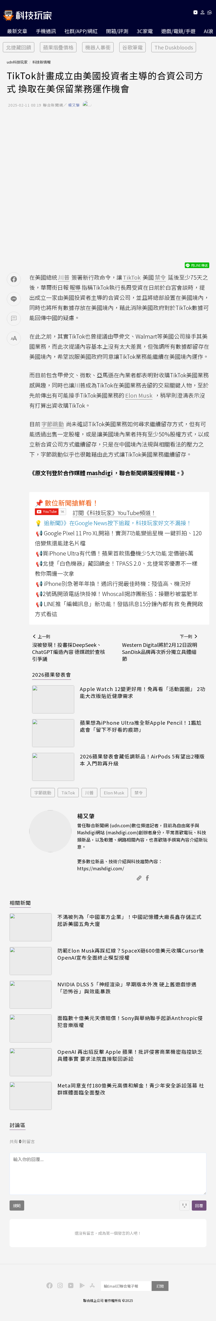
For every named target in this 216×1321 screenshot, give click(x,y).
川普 (89, 793)
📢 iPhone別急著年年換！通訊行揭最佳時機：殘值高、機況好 (113, 583)
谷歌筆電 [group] (132, 47)
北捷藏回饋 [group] (18, 47)
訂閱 (160, 1286)
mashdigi (99, 473)
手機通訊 (46, 31)
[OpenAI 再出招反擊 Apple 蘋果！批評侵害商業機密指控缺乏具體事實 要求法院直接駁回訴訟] (31, 1062)
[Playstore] (81, 1285)
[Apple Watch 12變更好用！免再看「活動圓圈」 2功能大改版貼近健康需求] (53, 699)
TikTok (68, 793)
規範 (17, 1205)
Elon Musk (114, 793)
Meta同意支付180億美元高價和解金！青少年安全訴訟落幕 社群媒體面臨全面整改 (130, 1089)
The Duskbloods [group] (173, 47)
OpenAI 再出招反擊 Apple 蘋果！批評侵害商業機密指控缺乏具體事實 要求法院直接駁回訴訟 (129, 1055)
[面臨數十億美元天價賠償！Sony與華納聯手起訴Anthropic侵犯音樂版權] (31, 1028)
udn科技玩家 (17, 62)
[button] (202, 13)
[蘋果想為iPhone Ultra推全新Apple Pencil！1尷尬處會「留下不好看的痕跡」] (53, 733)
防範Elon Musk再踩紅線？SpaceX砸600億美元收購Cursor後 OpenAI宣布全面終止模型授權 (130, 954)
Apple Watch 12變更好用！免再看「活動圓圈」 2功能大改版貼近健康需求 (142, 692)
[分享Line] (14, 299)
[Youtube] (195, 13)
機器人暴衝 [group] (98, 47)
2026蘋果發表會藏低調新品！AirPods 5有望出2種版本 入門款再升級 (142, 760)
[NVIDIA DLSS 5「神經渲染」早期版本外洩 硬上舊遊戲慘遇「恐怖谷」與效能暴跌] (31, 995)
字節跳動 (42, 793)
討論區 (18, 1125)
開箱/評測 (117, 31)
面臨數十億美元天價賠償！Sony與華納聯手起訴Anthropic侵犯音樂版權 (130, 1021)
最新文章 (17, 31)
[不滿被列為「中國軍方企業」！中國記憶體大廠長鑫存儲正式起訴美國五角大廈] (31, 927)
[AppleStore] (91, 1285)
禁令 (138, 793)
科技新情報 (41, 62)
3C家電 (145, 31)
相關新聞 (20, 902)
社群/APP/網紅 (81, 31)
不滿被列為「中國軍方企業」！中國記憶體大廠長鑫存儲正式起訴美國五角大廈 (129, 920)
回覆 (199, 1205)
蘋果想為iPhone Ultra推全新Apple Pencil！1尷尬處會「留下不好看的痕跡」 (141, 726)
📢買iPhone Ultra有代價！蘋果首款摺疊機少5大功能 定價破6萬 (115, 553)
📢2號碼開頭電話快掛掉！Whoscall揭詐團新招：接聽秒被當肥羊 (117, 594)
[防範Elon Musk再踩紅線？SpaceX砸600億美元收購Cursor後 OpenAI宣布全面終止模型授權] (31, 961)
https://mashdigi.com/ (100, 868)
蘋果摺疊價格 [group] (58, 47)
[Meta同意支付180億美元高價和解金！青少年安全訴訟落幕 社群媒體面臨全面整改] (31, 1096)
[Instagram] (59, 1285)
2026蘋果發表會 (51, 674)
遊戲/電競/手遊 (178, 31)
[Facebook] (49, 1285)
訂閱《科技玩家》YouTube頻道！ (114, 513)
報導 (75, 287)
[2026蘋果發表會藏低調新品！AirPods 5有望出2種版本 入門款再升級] (53, 767)
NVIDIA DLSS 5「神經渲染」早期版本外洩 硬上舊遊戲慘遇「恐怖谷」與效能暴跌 (127, 988)
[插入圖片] (184, 1205)
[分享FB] (14, 279)
